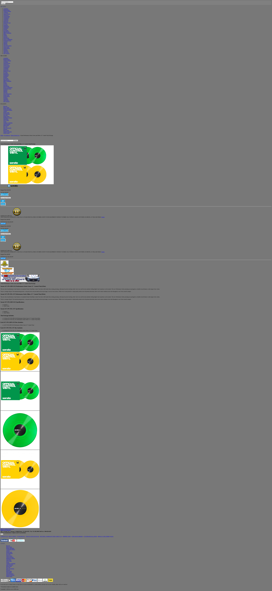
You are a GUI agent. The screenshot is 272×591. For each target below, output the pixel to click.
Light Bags (5, 119)
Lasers (4, 121)
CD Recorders (6, 16)
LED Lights (6, 120)
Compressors (6, 17)
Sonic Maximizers (7, 45)
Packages (5, 36)
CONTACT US (4, 536)
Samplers (5, 42)
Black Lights (6, 107)
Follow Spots (6, 116)
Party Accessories (7, 128)
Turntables (5, 50)
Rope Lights (6, 130)
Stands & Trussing (7, 131)
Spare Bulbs (9, 572)
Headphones (6, 26)
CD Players (6, 15)
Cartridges (5, 12)
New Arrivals (6, 53)
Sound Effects (6, 48)
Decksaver (5, 21)
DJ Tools (5, 24)
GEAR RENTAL (21, 536)
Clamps (5, 111)
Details (102, 217)
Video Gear (6, 52)
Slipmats (5, 43)
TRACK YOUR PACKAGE (32, 536)
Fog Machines (6, 114)
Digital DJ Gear (6, 22)
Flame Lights (6, 112)
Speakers (5, 49)
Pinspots (5, 129)
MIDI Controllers (7, 33)
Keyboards (5, 30)
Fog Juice (5, 115)
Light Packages (6, 124)
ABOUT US (59, 536)
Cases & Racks (6, 14)
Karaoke (5, 29)
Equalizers (5, 25)
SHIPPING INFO (67, 536)
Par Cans (5, 126)
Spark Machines (9, 573)
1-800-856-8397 (47, 531)
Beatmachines (6, 10)
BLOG (111, 536)
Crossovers (5, 20)
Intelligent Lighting (7, 117)
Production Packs (7, 40)
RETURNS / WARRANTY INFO (48, 536)
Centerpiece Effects (7, 110)
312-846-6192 (26, 531)
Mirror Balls (6, 125)
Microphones (6, 31)
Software (5, 44)
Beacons (5, 106)
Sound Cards (6, 47)
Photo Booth (6, 38)
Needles (5, 35)
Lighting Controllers (7, 122)
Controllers (5, 19)
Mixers (5, 34)
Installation (5, 28)
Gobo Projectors (10, 557)
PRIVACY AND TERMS (104, 536)
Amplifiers (5, 8)
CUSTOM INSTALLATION (90, 536)
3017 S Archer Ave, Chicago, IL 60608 (10, 531)
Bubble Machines (7, 108)
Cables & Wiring (7, 11)
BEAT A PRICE (12, 536)
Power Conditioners (7, 39)
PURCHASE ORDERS (77, 536)
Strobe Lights (6, 133)
